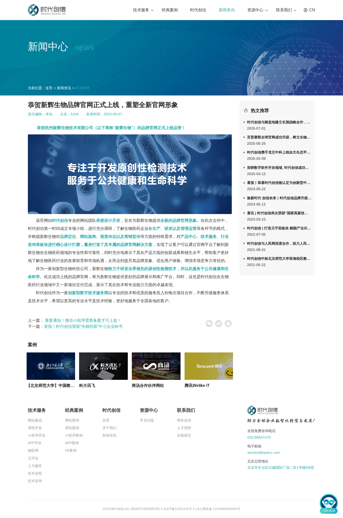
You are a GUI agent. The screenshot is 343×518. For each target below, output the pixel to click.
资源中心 (255, 10)
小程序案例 (74, 435)
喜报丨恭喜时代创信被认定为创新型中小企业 (279, 186)
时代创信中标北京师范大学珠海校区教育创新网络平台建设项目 (279, 261)
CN (312, 10)
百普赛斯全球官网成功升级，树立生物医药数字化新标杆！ (279, 140)
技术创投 (35, 473)
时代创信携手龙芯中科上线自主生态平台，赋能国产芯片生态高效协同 (279, 155)
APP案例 (72, 443)
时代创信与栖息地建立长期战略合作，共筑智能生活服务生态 (279, 125)
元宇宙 (33, 458)
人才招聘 (184, 428)
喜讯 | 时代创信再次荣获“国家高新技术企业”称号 (279, 216)
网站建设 (35, 420)
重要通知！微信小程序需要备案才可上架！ (83, 320)
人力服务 (35, 466)
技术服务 (141, 10)
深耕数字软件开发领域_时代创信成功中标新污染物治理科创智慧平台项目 (279, 171)
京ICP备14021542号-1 (179, 509)
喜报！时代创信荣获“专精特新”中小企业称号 (83, 326)
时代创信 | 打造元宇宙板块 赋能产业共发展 (279, 231)
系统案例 (72, 428)
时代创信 (198, 10)
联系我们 (284, 10)
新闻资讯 (227, 10)
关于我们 (109, 428)
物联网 (33, 450)
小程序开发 (36, 435)
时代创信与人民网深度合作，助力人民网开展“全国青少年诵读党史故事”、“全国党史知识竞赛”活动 (279, 246)
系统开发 (35, 428)
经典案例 (170, 10)
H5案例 (71, 450)
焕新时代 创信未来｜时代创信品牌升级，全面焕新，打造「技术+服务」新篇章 (279, 201)
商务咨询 (184, 420)
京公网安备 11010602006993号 (218, 509)
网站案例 (72, 420)
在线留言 (184, 435)
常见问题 (147, 420)
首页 (48, 88)
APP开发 (35, 443)
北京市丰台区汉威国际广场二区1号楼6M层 (280, 467)
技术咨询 (35, 481)
